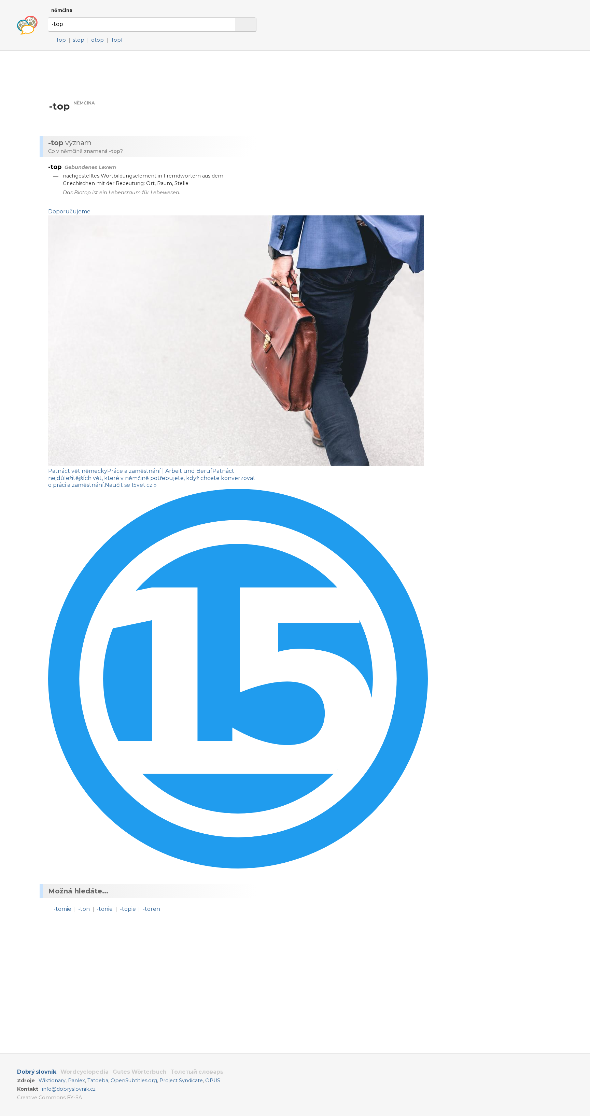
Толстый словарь (197, 1072)
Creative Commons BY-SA (49, 1097)
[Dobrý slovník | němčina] (27, 25)
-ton (84, 909)
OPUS (212, 1080)
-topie (128, 909)
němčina (61, 10)
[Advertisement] (333, 116)
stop (78, 40)
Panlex (76, 1080)
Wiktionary (52, 1080)
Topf (117, 40)
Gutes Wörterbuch (140, 1072)
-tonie (105, 909)
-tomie (62, 909)
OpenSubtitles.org (134, 1080)
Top (61, 40)
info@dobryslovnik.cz (69, 1089)
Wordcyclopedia (84, 1072)
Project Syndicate (181, 1080)
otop (97, 40)
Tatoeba (97, 1080)
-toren (151, 909)
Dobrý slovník (36, 1072)
